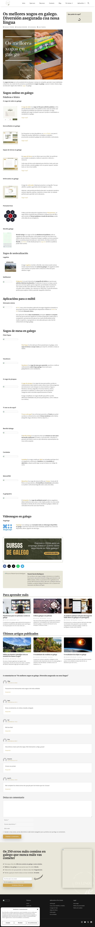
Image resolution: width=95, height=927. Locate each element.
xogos (24, 86)
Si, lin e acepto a (14, 882)
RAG (18, 307)
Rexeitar (20, 922)
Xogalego (18, 525)
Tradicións (43, 27)
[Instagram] (82, 922)
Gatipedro (26, 500)
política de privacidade (18, 882)
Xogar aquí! (25, 117)
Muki (41, 459)
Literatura (49, 618)
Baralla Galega (27, 435)
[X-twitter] (88, 922)
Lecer (39, 27)
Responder (8, 692)
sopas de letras (27, 156)
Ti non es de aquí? (27, 414)
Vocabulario (50, 657)
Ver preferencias (32, 922)
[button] (37, 909)
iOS (17, 311)
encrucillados (47, 133)
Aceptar (8, 922)
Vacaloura (25, 365)
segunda (43, 242)
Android (53, 309)
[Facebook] (91, 922)
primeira (24, 242)
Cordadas (24, 459)
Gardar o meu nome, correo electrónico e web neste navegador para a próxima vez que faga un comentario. (35, 832)
